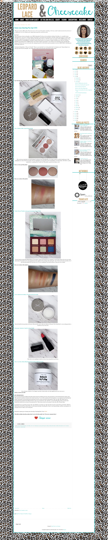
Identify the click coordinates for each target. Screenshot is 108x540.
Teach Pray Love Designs (55, 526)
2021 (75, 73)
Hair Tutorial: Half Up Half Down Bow (86, 134)
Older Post (69, 508)
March (76, 105)
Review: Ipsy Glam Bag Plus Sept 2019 (82, 84)
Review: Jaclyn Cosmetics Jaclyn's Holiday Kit (84, 125)
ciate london (28, 425)
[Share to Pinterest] (23, 424)
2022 (75, 71)
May (76, 102)
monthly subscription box (60, 425)
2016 (75, 115)
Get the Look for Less (84, 158)
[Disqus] (42, 449)
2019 (75, 76)
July (76, 98)
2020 (75, 74)
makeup (47, 425)
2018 (75, 111)
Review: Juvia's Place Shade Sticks (81, 88)
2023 (75, 69)
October (76, 81)
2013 (75, 120)
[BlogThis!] (19, 424)
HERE (45, 411)
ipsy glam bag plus (43, 425)
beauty (19, 425)
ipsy (39, 425)
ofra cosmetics (66, 425)
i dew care (32, 425)
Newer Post (17, 508)
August (76, 96)
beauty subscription (23, 425)
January (76, 109)
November (77, 79)
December (77, 78)
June (76, 100)
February (77, 107)
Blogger (64, 529)
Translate (86, 203)
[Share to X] (21, 424)
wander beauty (23, 426)
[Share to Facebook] (22, 424)
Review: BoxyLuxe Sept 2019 (80, 86)
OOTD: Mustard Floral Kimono (81, 92)
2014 (75, 118)
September (77, 94)
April (76, 103)
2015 (75, 116)
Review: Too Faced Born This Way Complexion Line (83, 90)
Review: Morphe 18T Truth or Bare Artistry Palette (85, 150)
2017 (75, 113)
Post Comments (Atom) (23, 510)
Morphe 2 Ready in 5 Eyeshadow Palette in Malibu (86, 141)
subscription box (17, 426)
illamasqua (36, 425)
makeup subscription (52, 425)
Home (43, 508)
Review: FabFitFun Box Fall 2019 (81, 83)
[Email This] (18, 424)
